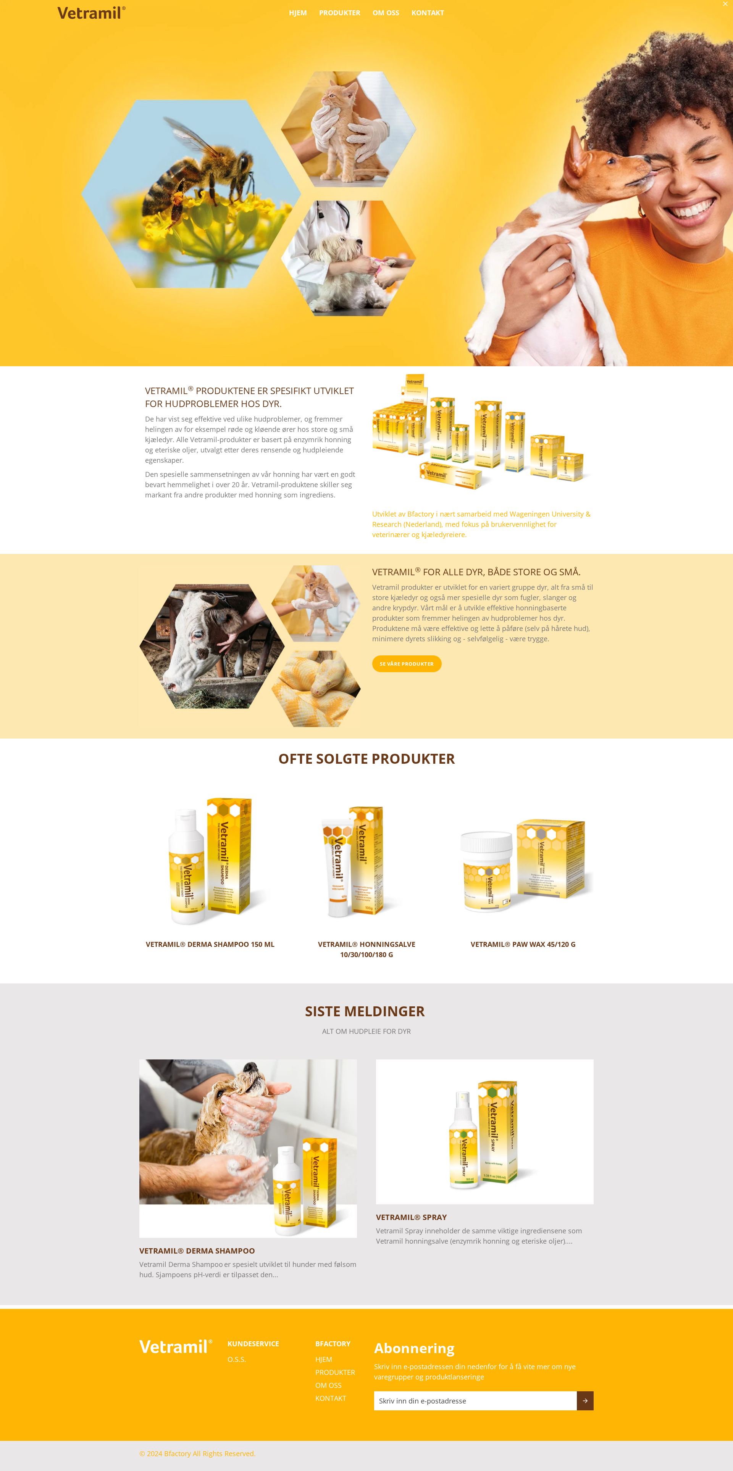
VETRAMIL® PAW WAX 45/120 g (523, 944)
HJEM (298, 12)
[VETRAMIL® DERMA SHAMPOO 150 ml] (210, 861)
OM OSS (386, 12)
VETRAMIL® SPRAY (411, 1217)
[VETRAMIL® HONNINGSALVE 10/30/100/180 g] (366, 861)
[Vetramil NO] (91, 12)
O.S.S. (237, 1359)
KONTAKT (428, 12)
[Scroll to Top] (718, 1429)
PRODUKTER (339, 12)
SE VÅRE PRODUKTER (407, 663)
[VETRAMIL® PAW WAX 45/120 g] (523, 861)
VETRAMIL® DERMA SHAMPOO (197, 1251)
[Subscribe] (585, 1400)
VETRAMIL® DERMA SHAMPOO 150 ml (210, 944)
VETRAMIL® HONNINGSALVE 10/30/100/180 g (366, 949)
